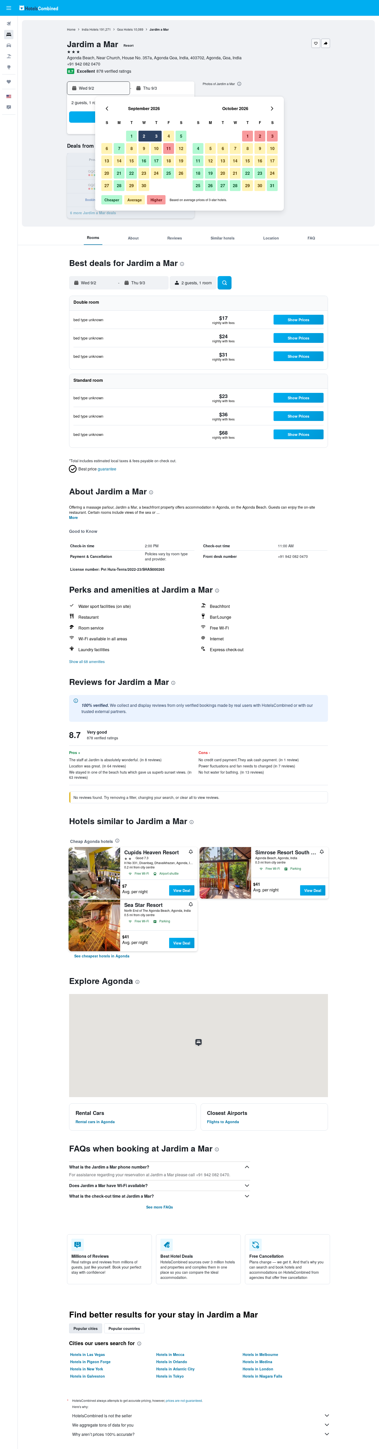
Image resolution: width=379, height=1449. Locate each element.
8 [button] (131, 148)
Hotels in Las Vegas (87, 1354)
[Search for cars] (8, 45)
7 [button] (119, 148)
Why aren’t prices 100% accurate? (103, 1434)
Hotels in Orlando (171, 1361)
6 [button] (107, 148)
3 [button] (156, 136)
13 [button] (106, 161)
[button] (8, 8)
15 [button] (131, 161)
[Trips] (8, 82)
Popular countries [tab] (124, 1328)
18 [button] (168, 161)
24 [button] (156, 173)
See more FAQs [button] (159, 1207)
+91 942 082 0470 (83, 64)
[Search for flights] (8, 24)
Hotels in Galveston (87, 1376)
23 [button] (144, 173)
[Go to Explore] (8, 67)
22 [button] (131, 173)
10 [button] (156, 148)
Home (71, 29)
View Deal (181, 890)
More (73, 517)
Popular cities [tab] (85, 1328)
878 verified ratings (113, 71)
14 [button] (119, 161)
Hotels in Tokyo (170, 1376)
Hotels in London (258, 1368)
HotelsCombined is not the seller (102, 1416)
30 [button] (144, 185)
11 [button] (168, 148)
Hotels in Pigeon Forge (90, 1361)
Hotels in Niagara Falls (262, 1376)
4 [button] (169, 136)
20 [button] (106, 173)
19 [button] (181, 161)
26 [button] (181, 173)
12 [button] (181, 148)
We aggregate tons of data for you (103, 1425)
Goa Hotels (125, 29)
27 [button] (106, 185)
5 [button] (181, 136)
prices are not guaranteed (184, 1400)
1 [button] (131, 136)
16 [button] (144, 161)
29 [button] (131, 185)
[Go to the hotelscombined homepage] (39, 7)
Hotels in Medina (257, 1361)
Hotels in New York (86, 1368)
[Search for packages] (8, 56)
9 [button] (144, 148)
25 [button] (168, 173)
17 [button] (156, 161)
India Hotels (90, 29)
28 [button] (119, 185)
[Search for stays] (8, 34)
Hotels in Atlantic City (175, 1368)
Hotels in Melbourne (260, 1354)
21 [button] (119, 173)
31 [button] (272, 185)
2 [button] (144, 136)
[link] (102, 956)
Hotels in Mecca (170, 1354)
